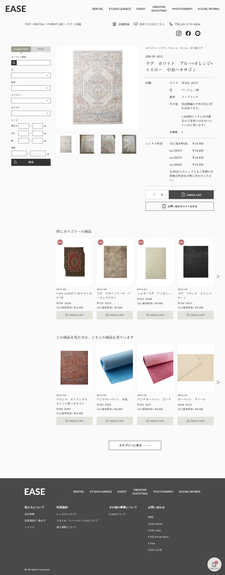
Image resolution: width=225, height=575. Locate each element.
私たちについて (34, 507)
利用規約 (62, 507)
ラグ (69, 24)
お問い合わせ (156, 507)
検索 (31, 162)
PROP (40, 49)
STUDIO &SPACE (120, 8)
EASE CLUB (155, 550)
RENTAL (97, 8)
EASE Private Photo (158, 537)
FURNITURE (55, 24)
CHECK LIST (194, 195)
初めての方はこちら (152, 24)
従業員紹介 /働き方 (35, 520)
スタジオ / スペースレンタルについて (77, 520)
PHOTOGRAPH (182, 8)
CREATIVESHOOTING (159, 8)
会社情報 (29, 514)
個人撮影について (66, 527)
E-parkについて (117, 514)
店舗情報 (123, 24)
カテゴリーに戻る (130, 445)
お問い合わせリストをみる (182, 206)
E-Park (151, 543)
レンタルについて (66, 514)
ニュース (29, 527)
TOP (27, 24)
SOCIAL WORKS (208, 8)
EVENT (141, 8)
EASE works (154, 530)
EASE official (155, 524)
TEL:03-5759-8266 (187, 24)
